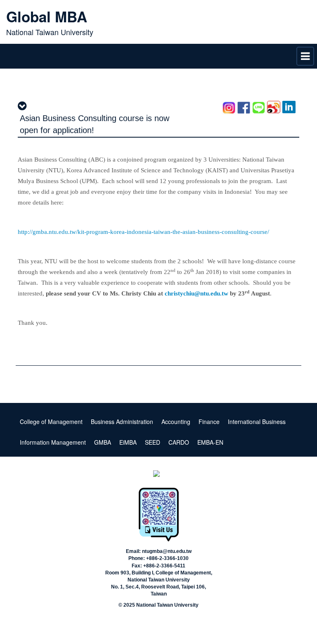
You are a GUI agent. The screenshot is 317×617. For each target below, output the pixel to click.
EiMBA (128, 442)
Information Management (53, 442)
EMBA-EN (210, 442)
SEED (152, 442)
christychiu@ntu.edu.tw (196, 293)
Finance (209, 421)
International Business (257, 421)
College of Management (51, 421)
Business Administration (122, 421)
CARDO (178, 442)
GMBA (102, 442)
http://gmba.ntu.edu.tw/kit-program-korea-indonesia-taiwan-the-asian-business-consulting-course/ (143, 232)
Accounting (175, 421)
